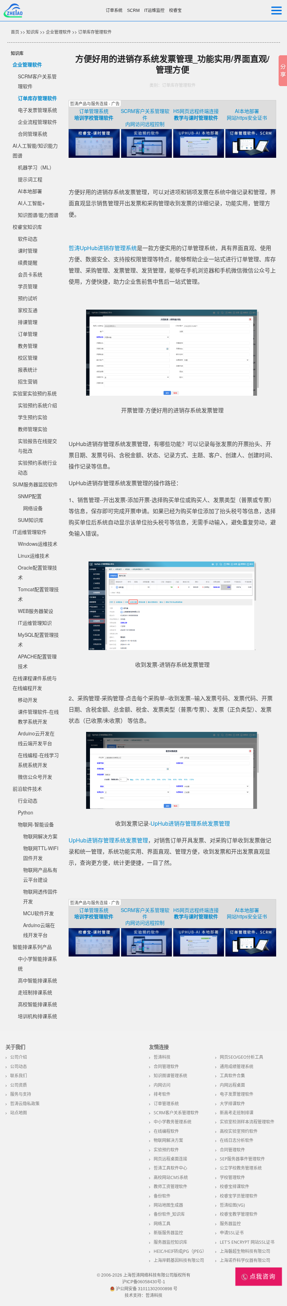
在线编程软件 (166, 1131)
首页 (15, 32)
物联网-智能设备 (36, 824)
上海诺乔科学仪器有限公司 (245, 1260)
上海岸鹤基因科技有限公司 (179, 1260)
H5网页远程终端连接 (196, 110)
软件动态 (27, 238)
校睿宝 (175, 10)
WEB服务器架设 (35, 610)
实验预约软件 (166, 1150)
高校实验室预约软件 (239, 1131)
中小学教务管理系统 (172, 1122)
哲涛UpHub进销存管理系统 (103, 248)
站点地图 (18, 1113)
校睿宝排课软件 (234, 1186)
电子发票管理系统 (37, 109)
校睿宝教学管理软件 (239, 1214)
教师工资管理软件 (170, 1186)
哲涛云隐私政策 (25, 1104)
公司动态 (18, 1066)
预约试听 (27, 298)
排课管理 (27, 321)
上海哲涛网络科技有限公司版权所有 (156, 1275)
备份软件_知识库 (169, 1214)
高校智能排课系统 (37, 1004)
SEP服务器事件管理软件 (242, 1159)
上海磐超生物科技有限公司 (245, 1251)
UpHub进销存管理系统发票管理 (190, 823)
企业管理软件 (58, 32)
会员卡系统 (30, 274)
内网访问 (162, 1085)
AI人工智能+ (31, 202)
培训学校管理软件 (93, 117)
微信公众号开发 (35, 776)
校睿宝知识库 (27, 226)
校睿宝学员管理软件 (239, 1196)
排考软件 (162, 1094)
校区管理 (27, 357)
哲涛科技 (162, 1057)
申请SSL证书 (232, 1233)
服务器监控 (230, 1224)
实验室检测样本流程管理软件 (247, 1122)
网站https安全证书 (247, 117)
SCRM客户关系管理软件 (145, 114)
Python (25, 812)
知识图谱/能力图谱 (38, 214)
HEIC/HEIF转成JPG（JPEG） (180, 1251)
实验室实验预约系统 (35, 393)
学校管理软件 (232, 1177)
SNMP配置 (30, 496)
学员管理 (27, 286)
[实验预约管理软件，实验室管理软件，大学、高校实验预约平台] (146, 155)
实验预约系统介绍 (37, 405)
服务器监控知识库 (170, 1242)
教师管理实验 (32, 428)
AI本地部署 (30, 191)
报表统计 (27, 369)
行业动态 (27, 800)
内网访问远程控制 (144, 123)
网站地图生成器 (168, 1205)
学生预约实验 (32, 417)
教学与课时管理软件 (196, 117)
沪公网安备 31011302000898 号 (146, 1288)
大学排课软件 (232, 1104)
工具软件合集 (232, 1076)
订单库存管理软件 (95, 32)
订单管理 (27, 333)
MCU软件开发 (38, 913)
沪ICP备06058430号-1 (143, 1281)
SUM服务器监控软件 (35, 484)
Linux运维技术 (33, 555)
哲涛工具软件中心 (170, 1168)
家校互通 (27, 309)
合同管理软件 (166, 1066)
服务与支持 (20, 1094)
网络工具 (162, 1224)
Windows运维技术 (37, 543)
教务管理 (27, 345)
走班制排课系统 (35, 992)
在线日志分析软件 (236, 1140)
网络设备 (33, 507)
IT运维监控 (154, 10)
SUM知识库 (30, 519)
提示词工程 (30, 179)
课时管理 (27, 250)
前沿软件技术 (27, 788)
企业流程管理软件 (37, 121)
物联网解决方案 (40, 836)
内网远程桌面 (232, 1085)
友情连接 (159, 1047)
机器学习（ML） (36, 167)
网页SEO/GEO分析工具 (241, 1057)
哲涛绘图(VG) (232, 1205)
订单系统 (114, 10)
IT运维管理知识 (35, 622)
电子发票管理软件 (236, 1094)
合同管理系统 (32, 133)
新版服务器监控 (168, 1233)
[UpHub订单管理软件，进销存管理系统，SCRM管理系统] (250, 155)
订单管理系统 (93, 110)
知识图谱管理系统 (170, 1076)
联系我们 (18, 1076)
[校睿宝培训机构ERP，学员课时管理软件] (94, 155)
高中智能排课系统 (37, 980)
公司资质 (18, 1085)
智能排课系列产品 (32, 946)
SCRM (133, 10)
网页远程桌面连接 (170, 1159)
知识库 (32, 32)
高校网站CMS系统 (171, 1177)
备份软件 (162, 1196)
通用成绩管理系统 (236, 1066)
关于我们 (15, 1047)
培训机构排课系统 (37, 1015)
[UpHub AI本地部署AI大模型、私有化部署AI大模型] (198, 155)
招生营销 (27, 381)
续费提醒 (27, 262)
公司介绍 (18, 1057)
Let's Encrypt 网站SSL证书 (247, 1242)
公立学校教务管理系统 (241, 1168)
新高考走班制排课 (236, 1113)
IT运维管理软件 (30, 531)
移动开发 (27, 699)
